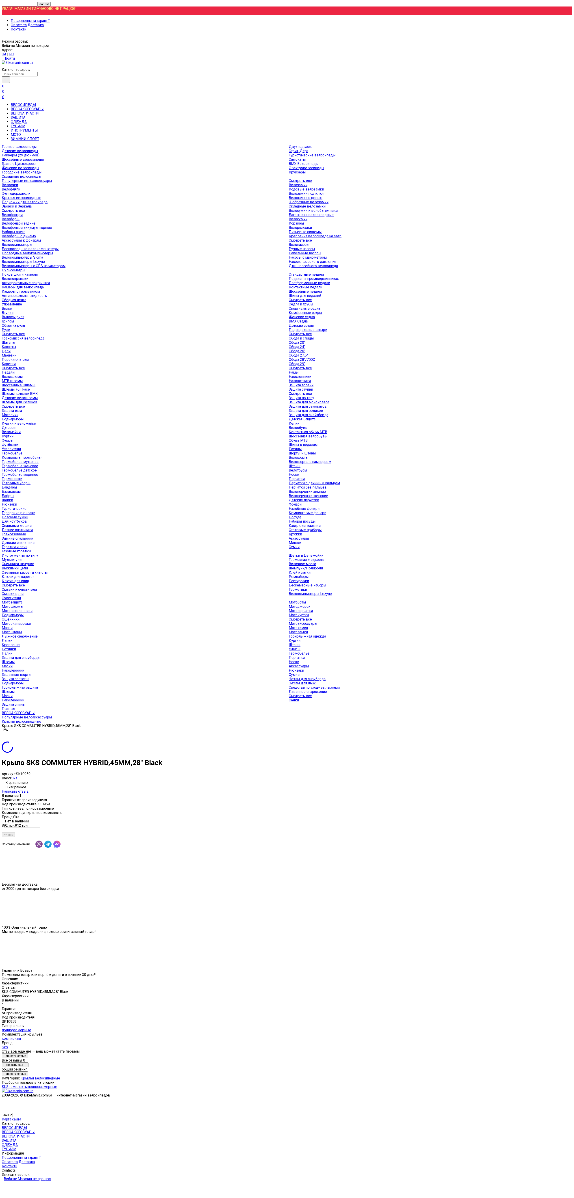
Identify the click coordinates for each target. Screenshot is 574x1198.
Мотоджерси (299, 606)
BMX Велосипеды (304, 164)
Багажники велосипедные (311, 215)
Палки (7, 653)
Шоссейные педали (305, 291)
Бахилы (295, 449)
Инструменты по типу (20, 555)
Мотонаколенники (17, 611)
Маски (7, 628)
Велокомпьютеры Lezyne (23, 261)
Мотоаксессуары (303, 623)
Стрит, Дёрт (298, 151)
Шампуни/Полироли (306, 568)
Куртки (7, 436)
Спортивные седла (304, 308)
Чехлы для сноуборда (307, 679)
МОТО (16, 134)
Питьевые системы (305, 232)
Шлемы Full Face (16, 389)
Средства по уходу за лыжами (314, 687)
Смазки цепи (13, 594)
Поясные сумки (15, 517)
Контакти (18, 29)
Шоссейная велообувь (308, 436)
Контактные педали (305, 287)
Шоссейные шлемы (18, 385)
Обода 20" (297, 342)
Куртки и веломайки (19, 423)
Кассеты (9, 347)
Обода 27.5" (298, 355)
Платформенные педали (309, 283)
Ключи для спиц (15, 581)
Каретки (9, 364)
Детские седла (301, 325)
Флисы (7, 440)
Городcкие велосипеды (22, 172)
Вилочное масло (302, 564)
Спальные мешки (17, 525)
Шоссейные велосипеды (23, 159)
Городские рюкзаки (18, 513)
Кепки (294, 423)
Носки (294, 474)
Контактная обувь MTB (308, 432)
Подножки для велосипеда (25, 202)
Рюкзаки (9, 504)
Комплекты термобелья (22, 457)
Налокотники (300, 381)
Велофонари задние (18, 223)
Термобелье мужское (20, 462)
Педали (8, 372)
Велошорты (299, 457)
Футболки (10, 445)
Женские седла (302, 317)
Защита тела (12, 411)
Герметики (298, 589)
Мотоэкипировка (16, 623)
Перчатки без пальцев (308, 487)
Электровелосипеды (306, 168)
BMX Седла (298, 321)
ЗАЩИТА (18, 117)
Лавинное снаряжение (308, 692)
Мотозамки (298, 632)
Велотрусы (298, 470)
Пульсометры (13, 270)
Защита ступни (301, 389)
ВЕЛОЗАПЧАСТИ (25, 113)
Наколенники (300, 376)
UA (4, 54)
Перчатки (297, 479)
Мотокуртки (299, 615)
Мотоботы (297, 602)
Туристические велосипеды (312, 155)
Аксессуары (299, 538)
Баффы (8, 496)
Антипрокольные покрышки (26, 283)
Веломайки (11, 432)
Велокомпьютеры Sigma (22, 257)
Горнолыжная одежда (307, 636)
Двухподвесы (301, 147)
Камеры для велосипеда (23, 287)
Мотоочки (10, 415)
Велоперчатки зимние (307, 491)
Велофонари (12, 215)
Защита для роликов (306, 411)
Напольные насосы (305, 253)
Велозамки (298, 185)
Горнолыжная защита (20, 687)
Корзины (296, 223)
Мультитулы (12, 560)
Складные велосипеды (21, 176)
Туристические (14, 508)
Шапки (7, 500)
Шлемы (8, 662)
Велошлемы (12, 376)
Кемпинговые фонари (307, 513)
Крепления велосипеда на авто (315, 236)
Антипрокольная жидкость (24, 296)
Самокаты (297, 159)
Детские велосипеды (20, 151)
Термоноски (12, 479)
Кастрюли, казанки (305, 525)
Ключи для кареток (18, 577)
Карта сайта (11, 1119)
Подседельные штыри (308, 330)
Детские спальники (18, 543)
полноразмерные (16, 1030)
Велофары (11, 219)
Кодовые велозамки (306, 189)
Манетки (9, 355)
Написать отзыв (15, 791)
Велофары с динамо (19, 236)
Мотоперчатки (301, 611)
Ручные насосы (302, 249)
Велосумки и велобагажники (313, 210)
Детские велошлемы (20, 398)
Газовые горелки (16, 551)
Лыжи (7, 640)
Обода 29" (297, 364)
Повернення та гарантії (30, 21)
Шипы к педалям (303, 445)
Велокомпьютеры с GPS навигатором (33, 266)
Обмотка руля (13, 325)
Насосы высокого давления (312, 261)
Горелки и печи (14, 547)
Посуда (295, 517)
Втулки (7, 313)
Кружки (295, 534)
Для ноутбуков (14, 521)
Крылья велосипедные (21, 198)
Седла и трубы (301, 304)
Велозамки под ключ (306, 193)
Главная (8, 709)
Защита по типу (301, 398)
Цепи (6, 351)
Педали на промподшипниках (314, 279)
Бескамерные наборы (307, 585)
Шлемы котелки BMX (20, 393)
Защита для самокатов (308, 406)
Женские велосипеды (20, 168)
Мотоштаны (12, 632)
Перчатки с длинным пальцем (314, 483)
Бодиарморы (13, 419)
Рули (6, 330)
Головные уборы (16, 483)
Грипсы (8, 321)
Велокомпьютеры (17, 244)
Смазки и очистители (19, 589)
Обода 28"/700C (302, 359)
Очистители (11, 598)
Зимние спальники (17, 538)
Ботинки (9, 649)
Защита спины (14, 704)
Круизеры (297, 172)
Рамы (294, 372)
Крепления (11, 645)
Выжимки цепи (15, 568)
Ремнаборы (299, 577)
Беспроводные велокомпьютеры (30, 249)
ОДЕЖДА (19, 122)
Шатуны (8, 342)
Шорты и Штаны (302, 453)
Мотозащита (12, 602)
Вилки (7, 308)
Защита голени (301, 385)
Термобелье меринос (20, 474)
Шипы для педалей (305, 296)
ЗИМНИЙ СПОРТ (25, 139)
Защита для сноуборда (20, 657)
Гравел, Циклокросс (18, 164)
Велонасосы (299, 244)
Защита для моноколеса (309, 402)
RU (11, 54)
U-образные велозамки (308, 202)
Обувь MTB (298, 440)
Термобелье (12, 453)
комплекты (11, 1038)
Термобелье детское (19, 470)
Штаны (294, 466)
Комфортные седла (305, 313)
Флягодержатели (16, 193)
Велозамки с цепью (305, 198)
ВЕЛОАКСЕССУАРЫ (27, 109)
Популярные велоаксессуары (27, 181)
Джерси (8, 428)
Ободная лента (14, 300)
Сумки (294, 547)
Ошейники (11, 619)
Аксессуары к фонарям (21, 240)
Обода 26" (297, 351)
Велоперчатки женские (308, 496)
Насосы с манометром (308, 257)
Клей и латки (300, 572)
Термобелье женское (20, 466)
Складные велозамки (307, 206)
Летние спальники (17, 530)
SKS (5, 1087)
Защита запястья (15, 679)
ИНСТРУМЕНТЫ (24, 130)
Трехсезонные (14, 534)
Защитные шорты (16, 675)
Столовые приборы (305, 530)
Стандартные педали (306, 274)
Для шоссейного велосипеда (313, 266)
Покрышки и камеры (20, 274)
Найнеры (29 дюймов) (20, 155)
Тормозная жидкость (306, 560)
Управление (12, 304)
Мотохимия (298, 628)
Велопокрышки (15, 279)
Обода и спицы (301, 338)
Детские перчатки (304, 500)
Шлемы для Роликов (19, 402)
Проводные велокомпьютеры (27, 253)
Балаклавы (11, 491)
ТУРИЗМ (18, 126)
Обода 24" (297, 347)
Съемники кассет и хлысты (25, 572)
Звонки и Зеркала (17, 206)
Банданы (9, 487)
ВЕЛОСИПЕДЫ (23, 105)
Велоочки (10, 185)
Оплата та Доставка (27, 25)
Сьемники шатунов (18, 564)
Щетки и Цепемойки (306, 555)
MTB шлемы (12, 381)
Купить (8, 834)
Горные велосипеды (19, 147)
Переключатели (15, 359)
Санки (294, 700)
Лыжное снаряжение (20, 636)
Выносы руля (13, 317)
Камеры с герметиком (21, 291)
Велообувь (298, 428)
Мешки (295, 543)
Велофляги (11, 189)
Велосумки (298, 219)
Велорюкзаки (300, 227)
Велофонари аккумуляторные (27, 227)
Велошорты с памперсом (310, 462)
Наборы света (13, 232)
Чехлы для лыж (302, 683)
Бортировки (299, 581)
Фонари (295, 504)
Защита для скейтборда (308, 415)
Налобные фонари (304, 508)
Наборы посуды (302, 521)
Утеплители (11, 449)
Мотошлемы (12, 606)
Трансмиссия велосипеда (23, 338)
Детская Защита (302, 419)
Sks (14, 778)
